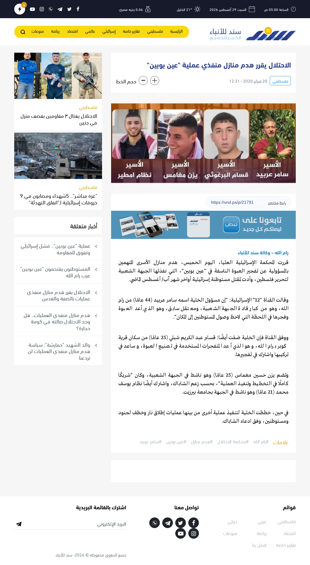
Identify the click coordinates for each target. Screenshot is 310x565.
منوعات (37, 31)
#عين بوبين (176, 441)
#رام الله (261, 441)
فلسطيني (155, 31)
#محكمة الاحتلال (233, 441)
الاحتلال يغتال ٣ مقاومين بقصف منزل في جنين (59, 118)
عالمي (90, 31)
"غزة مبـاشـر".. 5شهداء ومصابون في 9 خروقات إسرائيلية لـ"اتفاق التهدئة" (58, 198)
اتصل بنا (259, 544)
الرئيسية (176, 31)
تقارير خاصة (131, 31)
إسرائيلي (109, 31)
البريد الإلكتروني (111, 523)
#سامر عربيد (150, 441)
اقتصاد (72, 31)
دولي (232, 521)
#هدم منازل (202, 441)
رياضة (55, 31)
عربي (262, 521)
